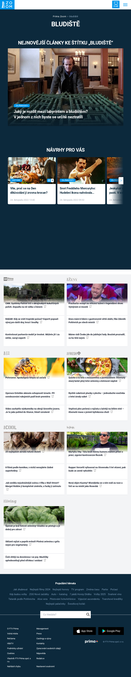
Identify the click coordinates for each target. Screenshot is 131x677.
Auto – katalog (59, 594)
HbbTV (10, 643)
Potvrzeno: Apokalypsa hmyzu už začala (25, 377)
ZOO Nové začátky (39, 594)
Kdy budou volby (18, 594)
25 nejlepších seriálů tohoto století (23, 451)
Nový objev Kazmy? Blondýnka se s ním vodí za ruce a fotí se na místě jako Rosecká (96, 484)
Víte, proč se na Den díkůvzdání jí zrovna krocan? (28, 190)
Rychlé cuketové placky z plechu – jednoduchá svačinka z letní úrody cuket (97, 395)
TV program (77, 589)
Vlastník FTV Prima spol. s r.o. (19, 660)
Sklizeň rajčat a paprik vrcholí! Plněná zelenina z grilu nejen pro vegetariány (32, 543)
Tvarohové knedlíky (112, 599)
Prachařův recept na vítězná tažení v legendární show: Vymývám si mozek (96, 305)
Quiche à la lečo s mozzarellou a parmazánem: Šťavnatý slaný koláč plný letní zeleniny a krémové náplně (97, 379)
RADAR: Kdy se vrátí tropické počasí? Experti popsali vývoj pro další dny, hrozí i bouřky (31, 321)
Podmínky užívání (15, 648)
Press (39, 633)
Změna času (92, 589)
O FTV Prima (13, 628)
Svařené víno (115, 594)
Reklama (11, 638)
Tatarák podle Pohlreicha (21, 599)
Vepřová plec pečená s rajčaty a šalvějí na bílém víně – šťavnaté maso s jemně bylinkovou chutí (96, 410)
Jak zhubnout (20, 589)
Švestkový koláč (76, 603)
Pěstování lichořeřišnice (63, 599)
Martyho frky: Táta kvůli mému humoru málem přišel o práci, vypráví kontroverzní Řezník (96, 453)
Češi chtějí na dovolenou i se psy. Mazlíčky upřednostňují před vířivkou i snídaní (26, 559)
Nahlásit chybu (14, 666)
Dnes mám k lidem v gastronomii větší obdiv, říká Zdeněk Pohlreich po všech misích (97, 321)
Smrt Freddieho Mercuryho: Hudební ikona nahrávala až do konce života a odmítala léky (79, 191)
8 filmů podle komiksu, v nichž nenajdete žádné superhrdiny (29, 469)
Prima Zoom (59, 16)
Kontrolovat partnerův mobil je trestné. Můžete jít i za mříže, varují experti (32, 336)
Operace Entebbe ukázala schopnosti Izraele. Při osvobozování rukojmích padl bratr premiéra (30, 395)
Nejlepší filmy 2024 (40, 589)
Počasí (114, 589)
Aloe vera (42, 599)
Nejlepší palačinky (55, 603)
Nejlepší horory (61, 589)
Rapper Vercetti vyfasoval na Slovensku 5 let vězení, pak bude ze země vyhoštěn (97, 469)
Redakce (40, 658)
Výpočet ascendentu (89, 599)
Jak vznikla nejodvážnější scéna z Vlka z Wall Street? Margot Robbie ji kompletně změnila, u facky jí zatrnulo (33, 484)
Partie (105, 589)
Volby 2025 (100, 594)
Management (42, 628)
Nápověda (41, 653)
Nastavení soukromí (45, 666)
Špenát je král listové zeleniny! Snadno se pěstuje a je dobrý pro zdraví (32, 528)
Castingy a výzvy (43, 638)
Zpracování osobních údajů (48, 648)
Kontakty (40, 643)
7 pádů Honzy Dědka (80, 594)
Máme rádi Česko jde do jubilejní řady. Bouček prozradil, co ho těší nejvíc (97, 336)
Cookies (11, 653)
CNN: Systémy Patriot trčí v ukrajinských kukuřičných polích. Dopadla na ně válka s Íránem (32, 305)
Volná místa (12, 633)
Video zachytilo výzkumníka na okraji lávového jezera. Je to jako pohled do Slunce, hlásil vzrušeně (32, 410)
